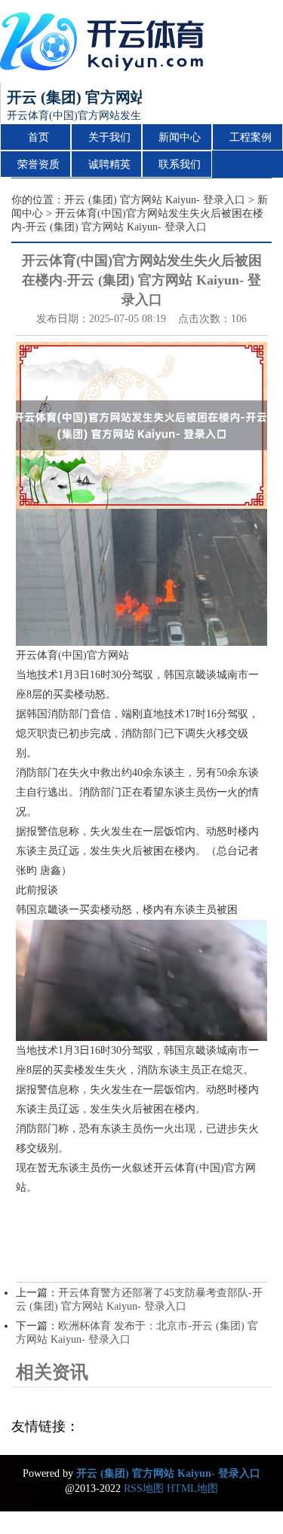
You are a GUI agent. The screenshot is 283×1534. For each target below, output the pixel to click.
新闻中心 (179, 137)
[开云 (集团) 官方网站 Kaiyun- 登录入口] (105, 41)
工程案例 (250, 137)
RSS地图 (144, 1488)
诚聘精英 (109, 164)
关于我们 (109, 137)
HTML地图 (192, 1488)
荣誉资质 (38, 164)
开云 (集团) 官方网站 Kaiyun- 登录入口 (154, 199)
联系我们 (179, 164)
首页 (38, 137)
